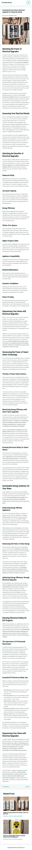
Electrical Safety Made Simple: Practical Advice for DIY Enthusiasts (14, 836)
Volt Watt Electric (7, 2)
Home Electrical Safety (17, 816)
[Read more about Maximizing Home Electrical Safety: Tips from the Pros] (16, 803)
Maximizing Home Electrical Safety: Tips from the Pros (15, 813)
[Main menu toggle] (28, 2)
